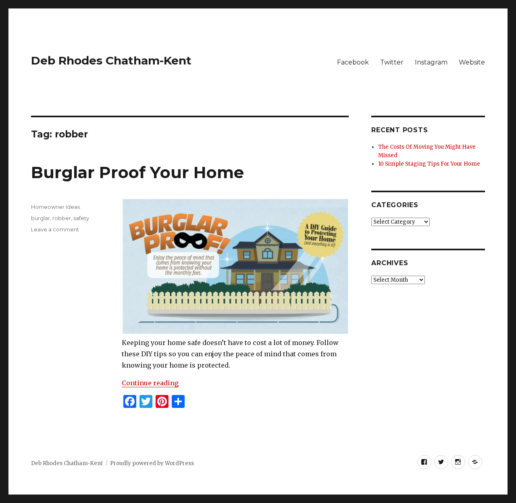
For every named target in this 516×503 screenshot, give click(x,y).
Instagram (431, 62)
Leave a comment (55, 229)
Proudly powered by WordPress (152, 463)
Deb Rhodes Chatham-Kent (111, 60)
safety (81, 218)
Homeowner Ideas (55, 207)
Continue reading (150, 383)
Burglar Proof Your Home (137, 172)
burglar (40, 218)
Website (472, 62)
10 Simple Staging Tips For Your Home (429, 163)
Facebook (353, 62)
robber (61, 218)
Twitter (392, 62)
